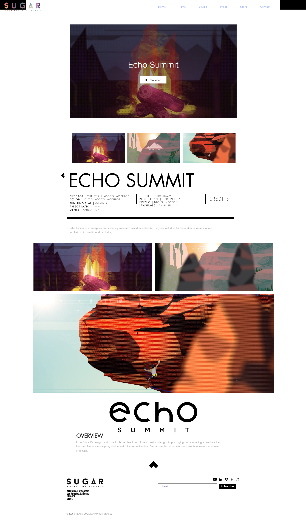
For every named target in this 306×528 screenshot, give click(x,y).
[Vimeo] (226, 479)
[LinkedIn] (220, 479)
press (70, 499)
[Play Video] (98, 148)
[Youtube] (215, 479)
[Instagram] (237, 479)
